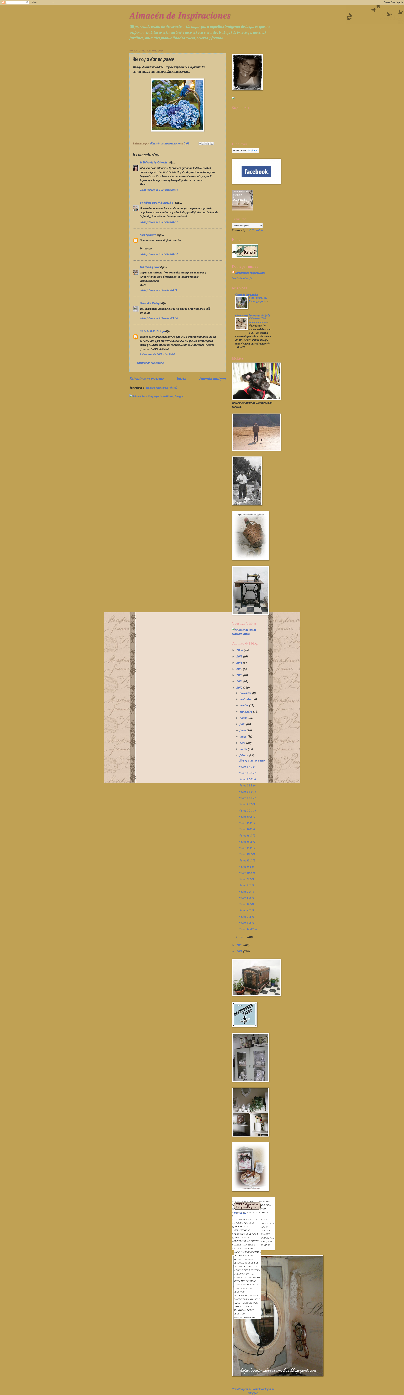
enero (243, 937)
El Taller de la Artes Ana (154, 162)
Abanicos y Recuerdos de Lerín (252, 315)
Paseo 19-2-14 (247, 817)
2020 (240, 650)
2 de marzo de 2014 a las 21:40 (157, 354)
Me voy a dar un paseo (252, 760)
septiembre (246, 711)
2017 (239, 669)
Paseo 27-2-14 (247, 767)
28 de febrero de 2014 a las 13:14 (158, 290)
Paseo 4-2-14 (246, 910)
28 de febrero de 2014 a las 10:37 (159, 222)
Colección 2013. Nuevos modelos (258, 320)
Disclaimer (247, 1265)
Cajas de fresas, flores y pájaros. (258, 299)
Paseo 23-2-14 (247, 792)
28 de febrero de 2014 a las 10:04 (159, 190)
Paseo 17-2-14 (247, 829)
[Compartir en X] (206, 143)
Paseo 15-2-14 (247, 841)
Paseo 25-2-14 (247, 779)
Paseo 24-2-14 (247, 785)
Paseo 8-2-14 (246, 885)
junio (243, 730)
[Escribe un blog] (203, 143)
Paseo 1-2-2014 (248, 929)
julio (243, 724)
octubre (244, 705)
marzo (244, 749)
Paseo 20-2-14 (247, 810)
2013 (239, 945)
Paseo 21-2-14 (247, 804)
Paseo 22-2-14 (247, 798)
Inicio (181, 378)
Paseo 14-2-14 (247, 848)
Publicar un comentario (150, 363)
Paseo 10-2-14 (247, 873)
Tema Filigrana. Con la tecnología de (253, 1389)
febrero (244, 755)
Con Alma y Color (150, 267)
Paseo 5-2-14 (246, 904)
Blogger (253, 1393)
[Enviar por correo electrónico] (200, 143)
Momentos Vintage (150, 303)
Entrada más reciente (146, 378)
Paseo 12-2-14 (247, 860)
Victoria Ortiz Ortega (152, 331)
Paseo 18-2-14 (247, 823)
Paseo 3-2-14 (246, 916)
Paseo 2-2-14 (246, 923)
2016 (239, 675)
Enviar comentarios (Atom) (161, 387)
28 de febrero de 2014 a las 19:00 (159, 318)
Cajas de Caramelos (246, 294)
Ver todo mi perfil (242, 278)
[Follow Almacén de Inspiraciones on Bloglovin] (245, 152)
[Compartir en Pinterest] (212, 143)
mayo (243, 736)
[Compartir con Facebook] (209, 143)
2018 (239, 662)
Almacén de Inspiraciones (180, 14)
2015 (239, 681)
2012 (239, 951)
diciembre (246, 693)
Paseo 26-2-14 (247, 773)
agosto (244, 718)
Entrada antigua (212, 378)
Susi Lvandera (148, 235)
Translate (257, 230)
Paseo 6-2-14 (246, 898)
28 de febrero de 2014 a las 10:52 (159, 254)
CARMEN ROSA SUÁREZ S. (157, 202)
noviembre (246, 699)
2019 (239, 656)
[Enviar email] (245, 251)
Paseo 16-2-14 (247, 835)
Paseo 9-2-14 (246, 879)
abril (243, 743)
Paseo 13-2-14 (247, 854)
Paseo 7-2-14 (246, 892)
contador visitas (241, 634)
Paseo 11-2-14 (246, 866)
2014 (239, 687)
